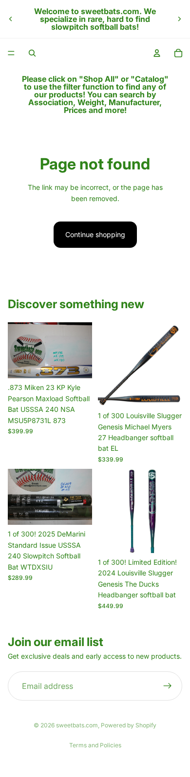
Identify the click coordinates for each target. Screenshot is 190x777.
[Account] (157, 53)
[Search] (32, 53)
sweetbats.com (77, 725)
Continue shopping (95, 234)
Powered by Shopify (128, 725)
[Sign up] (167, 686)
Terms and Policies (95, 745)
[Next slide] (179, 19)
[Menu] (11, 53)
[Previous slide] (10, 19)
